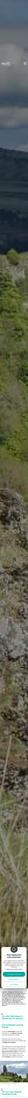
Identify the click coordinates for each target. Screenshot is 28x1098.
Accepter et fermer (14, 974)
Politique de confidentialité (14, 969)
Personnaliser (14, 979)
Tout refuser (14, 984)
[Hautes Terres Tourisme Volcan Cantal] (5, 64)
